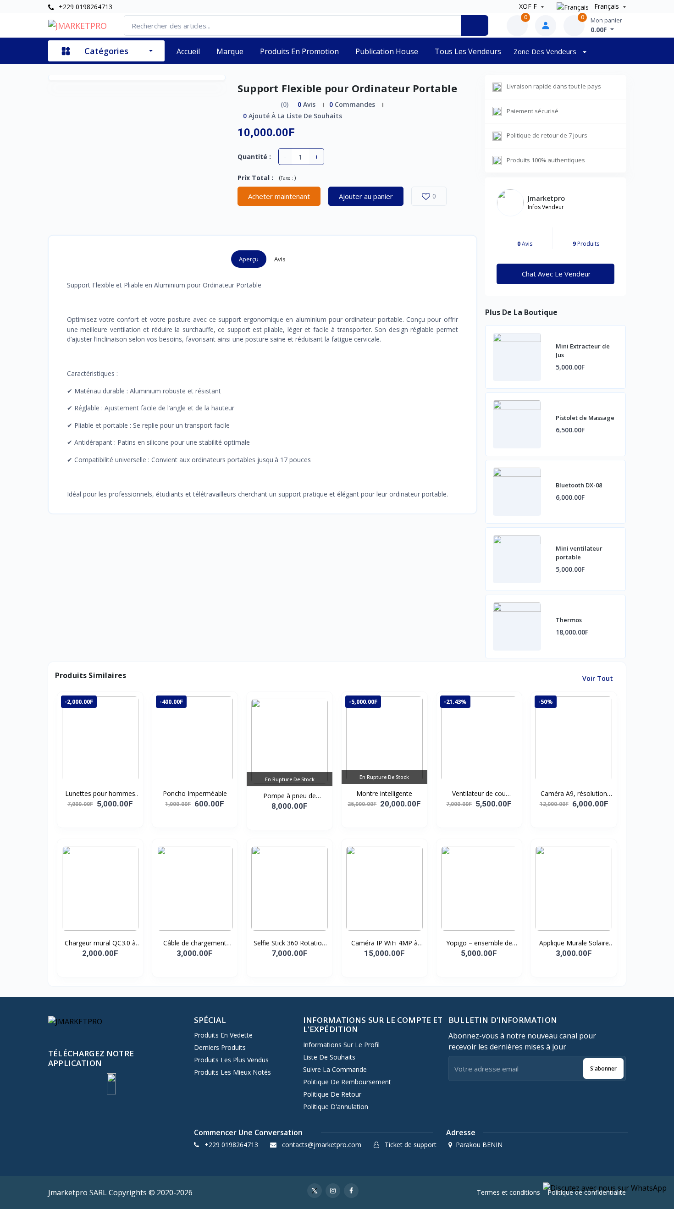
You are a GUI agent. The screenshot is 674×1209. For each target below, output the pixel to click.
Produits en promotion (299, 51)
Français (606, 6)
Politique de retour (332, 1094)
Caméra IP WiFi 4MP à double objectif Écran (384, 943)
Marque (229, 51)
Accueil (188, 51)
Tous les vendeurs (468, 51)
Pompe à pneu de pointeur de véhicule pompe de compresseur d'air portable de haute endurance (289, 795)
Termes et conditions (508, 1192)
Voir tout (598, 678)
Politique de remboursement (347, 1081)
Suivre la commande (335, 1069)
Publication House (386, 51)
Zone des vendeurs (546, 51)
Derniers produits (220, 1047)
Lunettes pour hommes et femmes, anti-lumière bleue (100, 793)
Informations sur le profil (341, 1044)
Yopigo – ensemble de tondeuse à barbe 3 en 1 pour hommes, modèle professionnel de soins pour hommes (479, 943)
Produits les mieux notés (232, 1072)
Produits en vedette (223, 1035)
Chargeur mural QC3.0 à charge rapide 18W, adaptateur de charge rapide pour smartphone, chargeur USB (100, 943)
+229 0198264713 (84, 6)
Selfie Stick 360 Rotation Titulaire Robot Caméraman (290, 943)
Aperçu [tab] (249, 259)
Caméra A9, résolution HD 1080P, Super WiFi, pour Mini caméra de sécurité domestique (574, 793)
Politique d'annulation (335, 1106)
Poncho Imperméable (195, 793)
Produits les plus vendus (231, 1059)
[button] (111, 1083)
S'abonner (603, 1068)
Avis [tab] (280, 259)
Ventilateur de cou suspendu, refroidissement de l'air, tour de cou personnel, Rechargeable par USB (479, 793)
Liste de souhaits (329, 1057)
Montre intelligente (384, 793)
